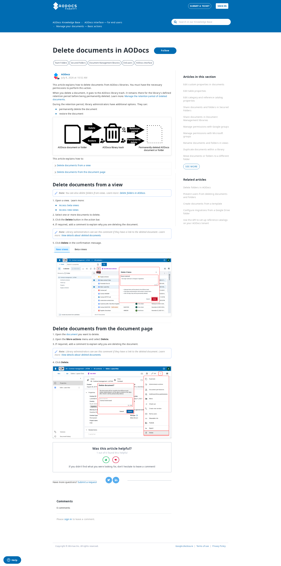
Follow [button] (165, 50)
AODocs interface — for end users (103, 22)
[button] (106, 460)
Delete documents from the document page (81, 172)
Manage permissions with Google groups (206, 126)
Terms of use (202, 546)
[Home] (65, 6)
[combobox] (201, 22)
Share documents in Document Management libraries (200, 118)
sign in (68, 519)
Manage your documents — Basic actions (79, 26)
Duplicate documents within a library (203, 149)
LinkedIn (116, 480)
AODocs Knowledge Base (66, 22)
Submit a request (87, 482)
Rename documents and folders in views (205, 142)
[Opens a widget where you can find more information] (12, 560)
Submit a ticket (200, 5)
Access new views (69, 209)
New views (62, 249)
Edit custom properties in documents (203, 84)
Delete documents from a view (74, 165)
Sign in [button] (222, 5)
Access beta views (69, 205)
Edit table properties (194, 90)
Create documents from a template (202, 203)
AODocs (65, 74)
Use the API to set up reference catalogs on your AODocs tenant (205, 221)
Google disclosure (184, 546)
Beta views (81, 249)
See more (191, 166)
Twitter (109, 480)
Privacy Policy (219, 546)
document (72, 334)
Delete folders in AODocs (197, 187)
